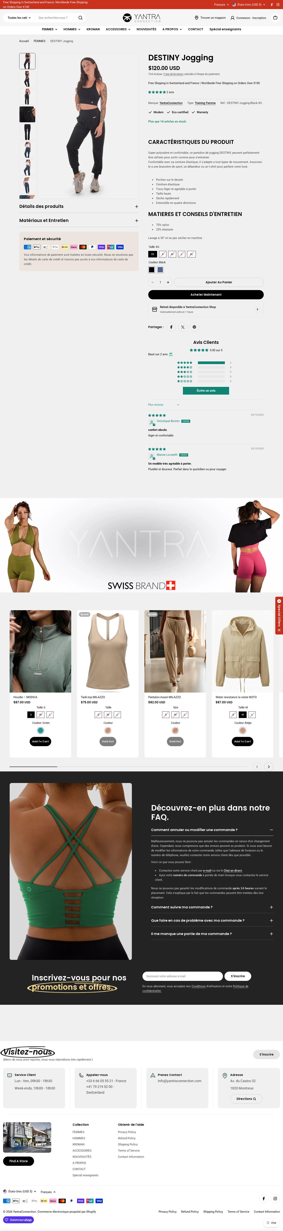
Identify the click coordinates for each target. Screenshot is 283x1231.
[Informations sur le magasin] (257, 309)
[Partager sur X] (183, 327)
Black (151, 269)
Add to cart (40, 741)
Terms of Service (238, 1211)
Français (219, 4)
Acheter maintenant (206, 295)
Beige (107, 730)
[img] (157, 415)
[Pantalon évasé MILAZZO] (175, 651)
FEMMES (39, 41)
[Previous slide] (257, 766)
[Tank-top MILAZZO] (108, 651)
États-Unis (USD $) (249, 4)
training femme (205, 103)
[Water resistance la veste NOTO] (242, 651)
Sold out (108, 741)
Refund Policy (190, 1211)
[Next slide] (268, 766)
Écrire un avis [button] (206, 390)
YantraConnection (171, 103)
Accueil (24, 41)
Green (40, 730)
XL (191, 253)
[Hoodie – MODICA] (40, 651)
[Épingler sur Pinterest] (194, 327)
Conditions (199, 986)
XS (152, 253)
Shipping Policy (213, 1211)
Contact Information (267, 1211)
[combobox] (44, 17)
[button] (157, 92)
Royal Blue (160, 269)
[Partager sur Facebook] (171, 327)
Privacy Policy (168, 1211)
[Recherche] (80, 17)
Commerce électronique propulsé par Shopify (67, 1211)
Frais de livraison (173, 74)
